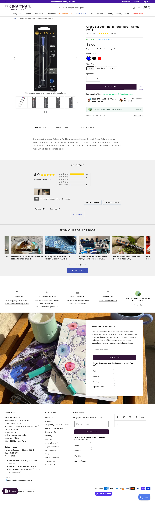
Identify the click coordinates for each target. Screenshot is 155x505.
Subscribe (114, 357)
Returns (48, 439)
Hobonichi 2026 (65, 13)
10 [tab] (88, 265)
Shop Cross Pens (105, 39)
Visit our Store (51, 450)
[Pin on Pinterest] (97, 115)
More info (138, 109)
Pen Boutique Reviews (54, 428)
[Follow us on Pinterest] (136, 417)
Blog (127, 13)
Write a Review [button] (113, 202)
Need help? (138, 115)
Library (119, 13)
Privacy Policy (50, 461)
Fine (90, 68)
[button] (133, 7)
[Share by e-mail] (104, 115)
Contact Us (50, 465)
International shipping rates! (17, 303)
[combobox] (83, 7)
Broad (112, 68)
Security (48, 435)
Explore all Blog (77, 270)
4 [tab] (74, 265)
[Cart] (144, 8)
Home (14, 18)
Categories (17, 13)
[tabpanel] (94, 248)
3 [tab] (72, 265)
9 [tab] (85, 265)
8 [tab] (83, 265)
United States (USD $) (130, 2)
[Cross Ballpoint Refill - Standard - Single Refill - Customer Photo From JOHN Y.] (46, 192)
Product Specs (63, 127)
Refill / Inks (39, 13)
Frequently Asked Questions (57, 425)
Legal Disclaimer (52, 446)
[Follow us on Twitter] (124, 417)
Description (40, 127)
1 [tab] (67, 265)
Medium (101, 68)
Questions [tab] (53, 209)
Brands (28, 13)
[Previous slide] (14, 58)
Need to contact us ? (108, 300)
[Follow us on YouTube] (142, 417)
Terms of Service (52, 457)
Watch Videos (87, 127)
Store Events (81, 13)
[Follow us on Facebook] (117, 417)
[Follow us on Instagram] (130, 417)
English (145, 2)
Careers (48, 421)
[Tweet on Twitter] (101, 115)
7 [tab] (81, 265)
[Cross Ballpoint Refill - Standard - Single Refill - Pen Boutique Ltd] (22, 102)
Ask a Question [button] (94, 202)
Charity (110, 13)
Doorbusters (138, 13)
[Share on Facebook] (93, 115)
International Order (53, 443)
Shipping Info (50, 432)
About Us (49, 417)
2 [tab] (69, 265)
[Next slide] (76, 58)
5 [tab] (76, 265)
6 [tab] (79, 265)
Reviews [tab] (38, 209)
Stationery (51, 13)
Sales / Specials (96, 13)
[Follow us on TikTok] (117, 423)
